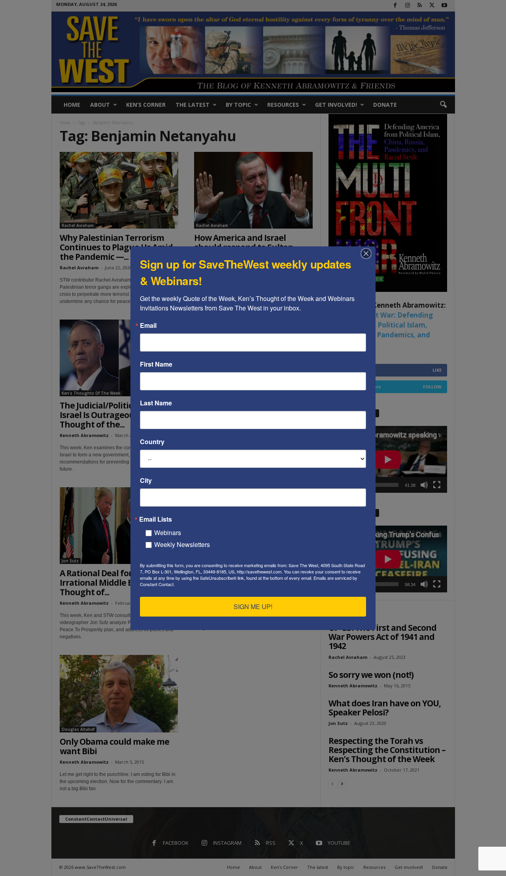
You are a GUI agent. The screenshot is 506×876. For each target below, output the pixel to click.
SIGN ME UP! (253, 606)
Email (148, 325)
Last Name (156, 403)
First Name (156, 364)
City (146, 480)
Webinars (167, 532)
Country (152, 442)
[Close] (368, 253)
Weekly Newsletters (182, 544)
